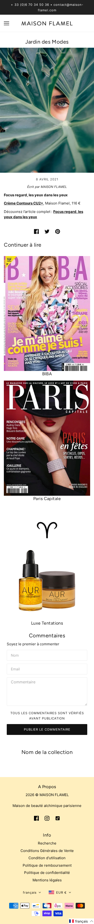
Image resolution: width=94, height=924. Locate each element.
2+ (41, 203)
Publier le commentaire (47, 729)
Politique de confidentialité (47, 872)
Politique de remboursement (47, 865)
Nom (15, 655)
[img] (36, 818)
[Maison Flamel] (47, 23)
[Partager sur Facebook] (36, 231)
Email (16, 668)
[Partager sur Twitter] (47, 231)
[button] (32, 892)
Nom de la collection (47, 752)
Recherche (47, 843)
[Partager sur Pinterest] (57, 231)
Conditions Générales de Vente (47, 850)
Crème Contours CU (21, 203)
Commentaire (23, 682)
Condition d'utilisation (47, 858)
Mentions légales (47, 880)
